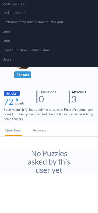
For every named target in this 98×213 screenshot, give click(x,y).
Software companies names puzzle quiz (33, 22)
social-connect (14, 3)
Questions (13, 130)
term (6, 31)
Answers (40, 130)
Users (7, 59)
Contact (22, 75)
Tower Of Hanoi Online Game (26, 50)
